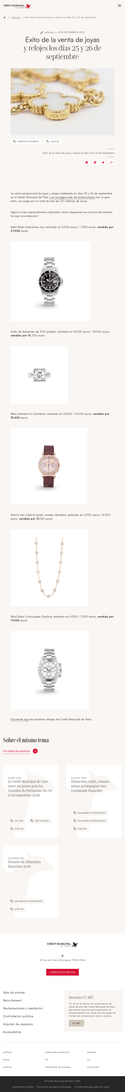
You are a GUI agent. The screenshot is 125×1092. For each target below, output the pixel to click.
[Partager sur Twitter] (103, 162)
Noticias (15, 17)
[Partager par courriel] (111, 162)
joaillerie (7, 1052)
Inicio (4, 17)
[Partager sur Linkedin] (95, 162)
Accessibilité (12, 1032)
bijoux (6, 1059)
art (46, 1059)
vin (88, 1059)
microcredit (93, 1067)
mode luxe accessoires (57, 1052)
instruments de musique (57, 1067)
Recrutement (12, 1000)
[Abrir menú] (119, 5)
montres (7, 1067)
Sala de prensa (14, 992)
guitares (91, 1052)
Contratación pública (18, 1016)
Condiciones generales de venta (91, 1086)
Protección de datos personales (54, 1086)
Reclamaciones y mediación (23, 1008)
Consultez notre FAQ (64, 973)
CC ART (78, 1024)
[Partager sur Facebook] (87, 162)
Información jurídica (23, 1086)
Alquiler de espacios (18, 1024)
